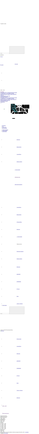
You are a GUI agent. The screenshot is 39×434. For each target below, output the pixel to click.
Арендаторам (4, 131)
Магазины (4, 125)
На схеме (1, 64)
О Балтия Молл (4, 130)
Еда (2, 126)
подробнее (27, 432)
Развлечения (4, 127)
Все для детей (4, 128)
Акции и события (5, 129)
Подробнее (2, 91)
